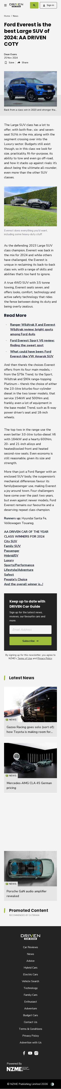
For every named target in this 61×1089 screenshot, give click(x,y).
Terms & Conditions (30, 1029)
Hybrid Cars (30, 968)
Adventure (30, 1008)
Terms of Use (24, 658)
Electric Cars (30, 974)
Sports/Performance (19, 565)
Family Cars (30, 995)
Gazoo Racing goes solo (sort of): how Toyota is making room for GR (30, 732)
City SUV (10, 541)
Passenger (11, 551)
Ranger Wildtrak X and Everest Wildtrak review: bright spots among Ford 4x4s (32, 329)
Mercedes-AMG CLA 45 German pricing (30, 768)
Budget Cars (30, 1015)
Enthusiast (30, 1002)
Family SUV (12, 546)
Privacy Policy (44, 658)
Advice (30, 961)
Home (7, 16)
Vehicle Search (30, 981)
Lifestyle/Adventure (18, 570)
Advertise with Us (31, 1042)
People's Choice (15, 579)
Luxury (9, 560)
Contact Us (30, 1022)
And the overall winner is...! (23, 584)
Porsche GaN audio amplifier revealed (30, 876)
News (15, 16)
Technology (31, 988)
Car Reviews (30, 947)
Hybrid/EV (11, 556)
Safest (9, 575)
